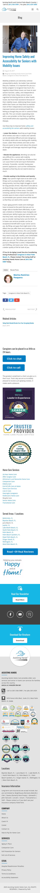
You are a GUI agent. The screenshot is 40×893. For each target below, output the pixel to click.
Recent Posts (14, 270)
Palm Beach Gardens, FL (11, 535)
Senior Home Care (9, 500)
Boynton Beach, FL (9, 520)
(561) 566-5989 (13, 4)
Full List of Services (8, 855)
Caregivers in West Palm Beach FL (17, 76)
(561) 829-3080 (32, 4)
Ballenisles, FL (8, 518)
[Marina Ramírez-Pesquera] (8, 283)
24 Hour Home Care (10, 474)
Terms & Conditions (9, 874)
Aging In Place (7, 844)
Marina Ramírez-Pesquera (22, 276)
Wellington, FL (8, 542)
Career (4, 825)
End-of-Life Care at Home (12, 486)
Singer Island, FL (8, 539)
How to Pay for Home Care (11, 833)
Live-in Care (7, 491)
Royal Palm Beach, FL (10, 537)
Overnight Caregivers (10, 493)
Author (6, 270)
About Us (5, 818)
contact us (15, 800)
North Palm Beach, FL (10, 530)
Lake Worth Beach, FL (10, 528)
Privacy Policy (6, 870)
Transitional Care (9, 503)
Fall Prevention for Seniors (11, 851)
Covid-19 (5, 821)
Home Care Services (10, 489)
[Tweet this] (11, 300)
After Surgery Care (9, 477)
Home (4, 814)
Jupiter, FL (6, 525)
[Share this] (5, 300)
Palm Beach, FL (8, 532)
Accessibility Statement (10, 877)
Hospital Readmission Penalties (13, 866)
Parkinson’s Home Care (11, 496)
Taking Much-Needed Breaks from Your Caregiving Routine (18, 323)
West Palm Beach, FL (10, 544)
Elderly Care (7, 484)
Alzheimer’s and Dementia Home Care (16, 479)
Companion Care (9, 481)
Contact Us (5, 829)
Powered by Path (25, 889)
